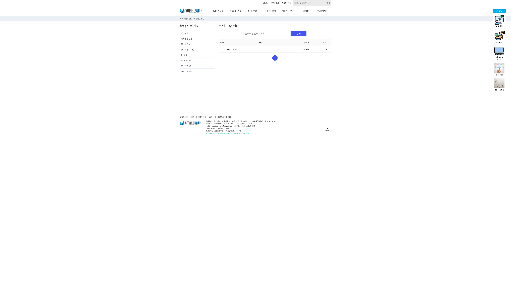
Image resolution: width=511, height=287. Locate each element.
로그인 (266, 2)
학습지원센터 (287, 10)
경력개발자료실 (187, 49)
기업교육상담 (322, 10)
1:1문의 (184, 55)
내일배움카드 (235, 10)
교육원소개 (184, 117)
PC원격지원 (286, 2)
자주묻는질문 (186, 38)
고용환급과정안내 (197, 117)
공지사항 (184, 33)
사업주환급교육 (218, 10)
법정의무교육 (253, 10)
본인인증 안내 (201, 18)
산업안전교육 (270, 10)
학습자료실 (185, 44)
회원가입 (275, 2)
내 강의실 (305, 10)
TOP (327, 131)
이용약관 (211, 117)
